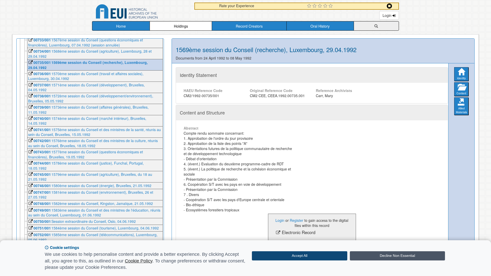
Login (388, 15)
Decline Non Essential (397, 256)
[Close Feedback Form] (389, 6)
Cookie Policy (138, 260)
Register (296, 220)
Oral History (320, 26)
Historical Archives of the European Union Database (141, 12)
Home (121, 26)
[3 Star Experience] (320, 6)
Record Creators (249, 26)
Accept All (299, 256)
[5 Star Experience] (331, 6)
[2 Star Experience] (315, 6)
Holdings (181, 26)
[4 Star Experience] (326, 6)
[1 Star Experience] (310, 6)
